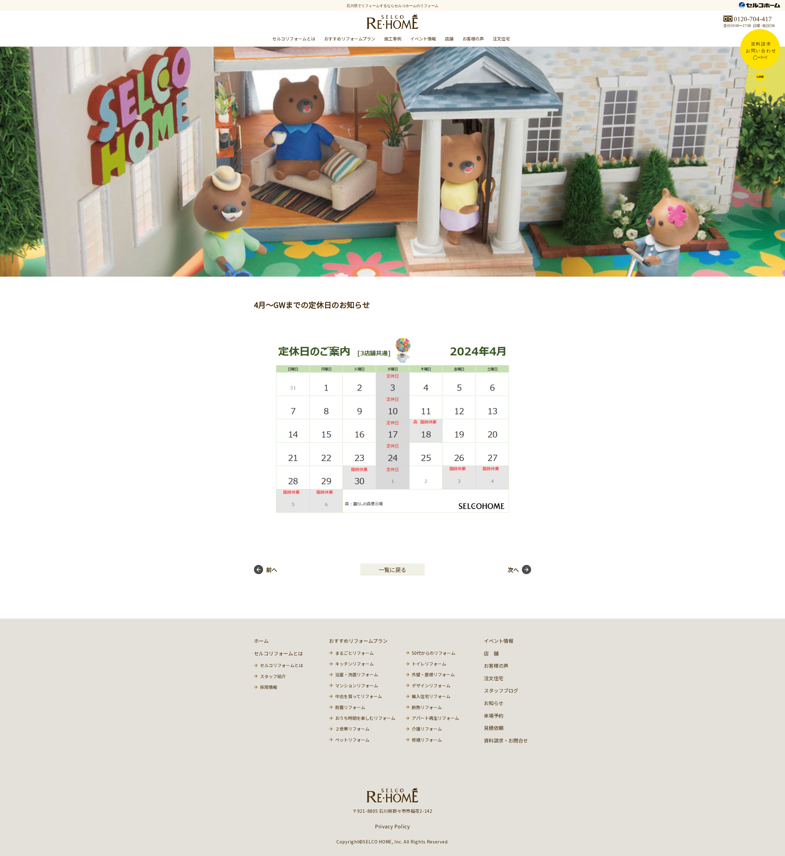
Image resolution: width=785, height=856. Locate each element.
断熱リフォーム (427, 707)
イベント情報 (423, 39)
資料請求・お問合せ (506, 740)
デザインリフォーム (431, 685)
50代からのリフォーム (433, 653)
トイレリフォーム (429, 664)
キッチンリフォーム (354, 664)
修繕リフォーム (427, 740)
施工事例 (392, 39)
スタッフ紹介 (273, 676)
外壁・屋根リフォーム (433, 674)
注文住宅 (501, 39)
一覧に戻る (392, 570)
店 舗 (491, 653)
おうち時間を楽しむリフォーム (365, 718)
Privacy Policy (392, 826)
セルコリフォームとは (281, 665)
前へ (271, 570)
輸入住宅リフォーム (431, 696)
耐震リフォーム (350, 707)
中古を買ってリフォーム (358, 696)
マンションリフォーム (356, 685)
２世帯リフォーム (352, 729)
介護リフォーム (427, 729)
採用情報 (268, 687)
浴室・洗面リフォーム (356, 674)
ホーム (261, 640)
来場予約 (494, 715)
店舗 (449, 39)
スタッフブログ (501, 690)
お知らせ (494, 703)
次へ (513, 570)
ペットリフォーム (352, 740)
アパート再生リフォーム (435, 718)
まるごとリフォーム (354, 653)
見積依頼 (494, 727)
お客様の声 (473, 39)
